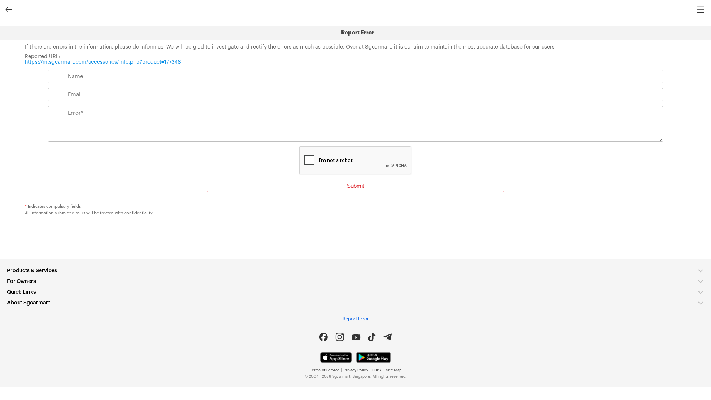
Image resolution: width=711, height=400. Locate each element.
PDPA (377, 370)
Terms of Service (325, 370)
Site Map (393, 370)
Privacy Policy (356, 370)
